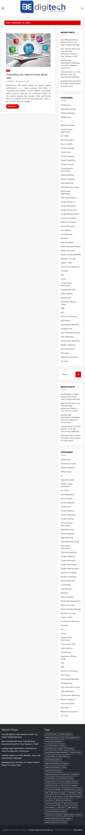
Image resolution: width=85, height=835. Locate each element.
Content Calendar (67, 148)
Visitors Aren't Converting (53, 815)
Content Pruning (67, 164)
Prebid (63, 279)
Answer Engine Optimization (54, 741)
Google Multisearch (68, 206)
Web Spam (65, 353)
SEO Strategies (50, 807)
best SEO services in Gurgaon (54, 749)
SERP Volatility (72, 807)
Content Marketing (68, 160)
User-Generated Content (70, 333)
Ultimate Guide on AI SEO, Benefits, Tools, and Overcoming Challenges (71, 74)
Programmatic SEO (68, 290)
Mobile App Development (70, 246)
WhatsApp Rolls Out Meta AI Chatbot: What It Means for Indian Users (71, 83)
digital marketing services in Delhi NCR (57, 774)
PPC (62, 275)
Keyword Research (68, 226)
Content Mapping (67, 156)
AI (61, 121)
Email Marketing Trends (70, 187)
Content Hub (66, 152)
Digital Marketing (67, 175)
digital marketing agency (53, 760)
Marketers (65, 238)
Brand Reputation (67, 140)
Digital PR (75, 774)
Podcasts (64, 271)
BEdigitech (11, 81)
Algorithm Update (67, 125)
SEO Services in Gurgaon (53, 804)
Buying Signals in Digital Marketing (56, 752)
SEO (8, 70)
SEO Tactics (61, 807)
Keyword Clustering (68, 222)
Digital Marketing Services (53, 771)
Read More (11, 106)
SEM (62, 308)
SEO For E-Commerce (69, 316)
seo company (58, 796)
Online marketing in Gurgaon (69, 782)
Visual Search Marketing (70, 341)
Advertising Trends (68, 109)
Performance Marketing (70, 267)
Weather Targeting (68, 345)
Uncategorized (66, 329)
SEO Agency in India (75, 793)
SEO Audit (48, 796)
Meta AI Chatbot (67, 242)
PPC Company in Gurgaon (69, 785)
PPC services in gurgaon (53, 789)
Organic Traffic (66, 263)
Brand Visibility (66, 144)
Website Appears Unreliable (72, 815)
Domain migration (67, 179)
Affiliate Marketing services (53, 738)
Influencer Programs (69, 218)
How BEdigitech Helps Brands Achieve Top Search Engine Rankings (70, 42)
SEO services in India (70, 804)
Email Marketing (67, 183)
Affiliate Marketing (68, 113)
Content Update (50, 756)
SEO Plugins (65, 320)
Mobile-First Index (68, 251)
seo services (49, 800)
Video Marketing (67, 337)
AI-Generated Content (72, 738)
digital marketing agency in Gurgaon (56, 763)
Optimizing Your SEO (51, 785)
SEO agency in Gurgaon (58, 793)
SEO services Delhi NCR (63, 800)
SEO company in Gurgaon (73, 796)
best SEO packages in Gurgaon (55, 745)
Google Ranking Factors (70, 214)
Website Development (69, 357)
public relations (67, 294)
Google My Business (69, 210)
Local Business (66, 234)
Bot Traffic (65, 136)
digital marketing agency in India (55, 767)
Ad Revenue (65, 105)
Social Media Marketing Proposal (55, 811)
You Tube (64, 361)
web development (68, 349)
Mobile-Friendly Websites (71, 255)
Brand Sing (70, 749)
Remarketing (66, 298)
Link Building (66, 230)
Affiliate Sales (66, 117)
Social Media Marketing (70, 324)
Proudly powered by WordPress (40, 830)
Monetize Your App (68, 259)
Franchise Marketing (69, 198)
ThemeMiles (78, 830)
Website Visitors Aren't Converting (55, 822)
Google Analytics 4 (68, 202)
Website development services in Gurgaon (58, 818)
